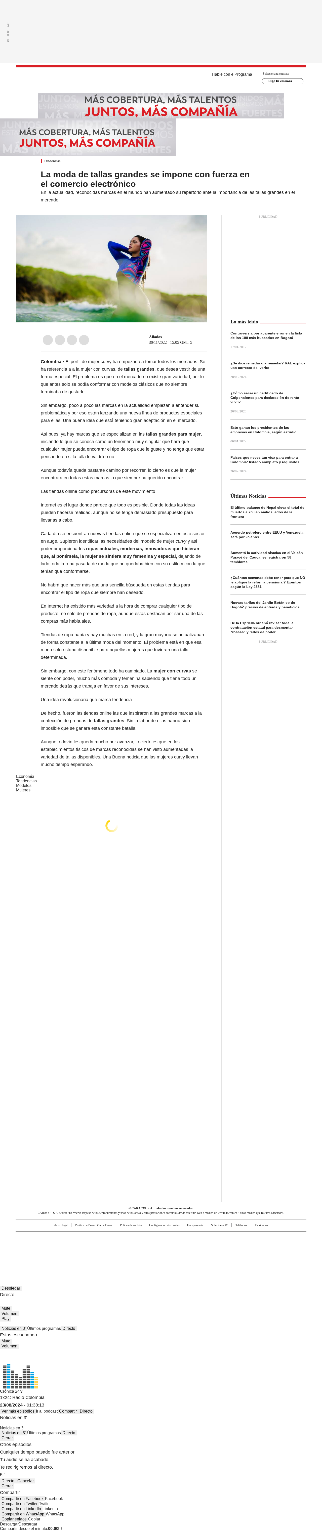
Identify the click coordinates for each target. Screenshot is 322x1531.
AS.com (217, 1237)
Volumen (9, 1313)
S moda (192, 1252)
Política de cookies (131, 1225)
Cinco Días (171, 1245)
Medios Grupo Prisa (59, 1255)
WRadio (161, 78)
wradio (151, 1245)
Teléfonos (241, 1225)
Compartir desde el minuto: (29, 1528)
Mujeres (23, 790)
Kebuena (250, 1245)
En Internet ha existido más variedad (77, 606)
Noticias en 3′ (14, 1328)
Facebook (48, 340)
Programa (243, 74)
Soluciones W (219, 1225)
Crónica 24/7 (11, 1391)
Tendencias (52, 161)
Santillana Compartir (175, 1237)
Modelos (23, 785)
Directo (68, 1328)
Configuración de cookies (164, 1225)
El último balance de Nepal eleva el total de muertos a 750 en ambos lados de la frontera (267, 512)
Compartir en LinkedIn (21, 1509)
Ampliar (197, 225)
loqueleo (214, 1252)
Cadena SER (199, 1237)
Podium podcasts (149, 1252)
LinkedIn (72, 340)
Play (6, 1318)
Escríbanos (261, 1225)
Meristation (239, 1252)
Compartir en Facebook (23, 1499)
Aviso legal (60, 1225)
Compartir (68, 1411)
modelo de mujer (163, 541)
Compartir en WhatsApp (23, 1514)
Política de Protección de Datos (93, 1225)
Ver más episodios (18, 1411)
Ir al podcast (47, 1411)
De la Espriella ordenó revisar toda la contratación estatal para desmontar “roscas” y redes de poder (262, 627)
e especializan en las (152, 434)
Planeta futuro (228, 1245)
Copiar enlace (14, 1519)
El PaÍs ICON (170, 1252)
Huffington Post (109, 1245)
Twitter (60, 340)
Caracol (252, 1237)
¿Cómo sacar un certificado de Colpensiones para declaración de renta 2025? (264, 397)
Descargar (9, 1524)
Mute (6, 1308)
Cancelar (25, 1481)
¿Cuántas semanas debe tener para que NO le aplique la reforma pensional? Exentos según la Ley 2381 (267, 582)
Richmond (100, 1252)
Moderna (125, 1252)
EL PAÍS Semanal (207, 1245)
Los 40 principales (123, 1237)
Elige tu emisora (279, 81)
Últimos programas (44, 1328)
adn (233, 1237)
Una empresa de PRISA (59, 1242)
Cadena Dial (189, 1245)
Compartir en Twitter (19, 1504)
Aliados (155, 337)
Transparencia (195, 1225)
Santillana (147, 1237)
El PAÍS (101, 1237)
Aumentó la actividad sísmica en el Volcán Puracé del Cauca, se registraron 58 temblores (266, 557)
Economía (25, 776)
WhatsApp (84, 340)
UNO (136, 1245)
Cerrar (7, 1438)
